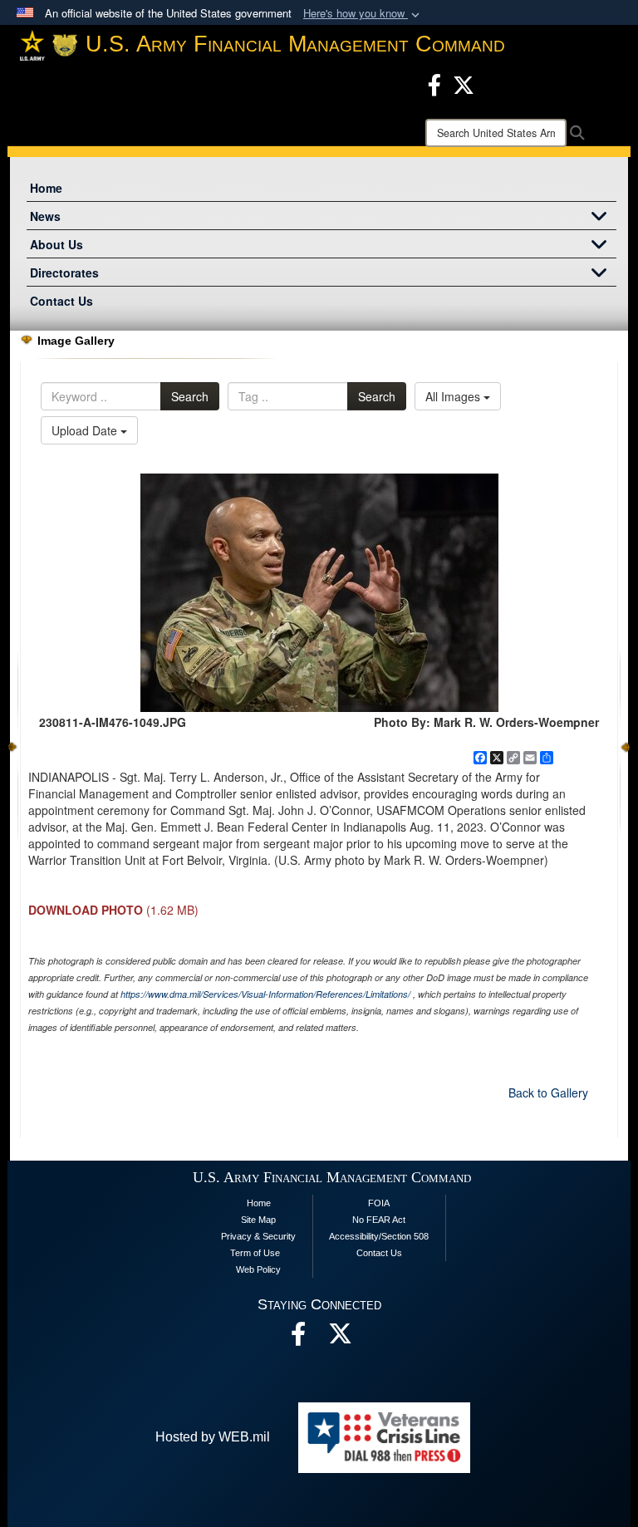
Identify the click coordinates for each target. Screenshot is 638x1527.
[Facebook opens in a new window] (434, 83)
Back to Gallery (548, 1092)
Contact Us (61, 300)
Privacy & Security (258, 1236)
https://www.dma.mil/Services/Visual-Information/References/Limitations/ (265, 994)
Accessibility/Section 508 (379, 1236)
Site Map (258, 1220)
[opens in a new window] (340, 1338)
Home (46, 187)
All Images (454, 396)
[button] (363, 13)
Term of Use (255, 1253)
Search (190, 396)
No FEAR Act (378, 1220)
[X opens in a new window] (463, 83)
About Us (56, 244)
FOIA (379, 1203)
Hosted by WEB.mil (212, 1437)
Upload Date (86, 430)
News (45, 216)
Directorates (64, 272)
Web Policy (258, 1269)
